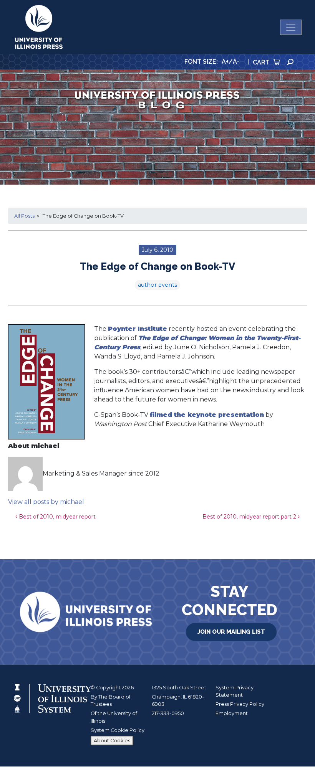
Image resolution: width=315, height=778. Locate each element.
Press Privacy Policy (240, 704)
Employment (232, 713)
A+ (225, 61)
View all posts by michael (46, 501)
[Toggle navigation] (291, 27)
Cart (262, 62)
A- (236, 61)
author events (157, 284)
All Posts (24, 216)
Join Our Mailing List (231, 631)
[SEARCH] (290, 62)
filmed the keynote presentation (207, 414)
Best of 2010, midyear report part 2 (250, 516)
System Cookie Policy (117, 730)
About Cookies (112, 740)
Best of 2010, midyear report (56, 516)
